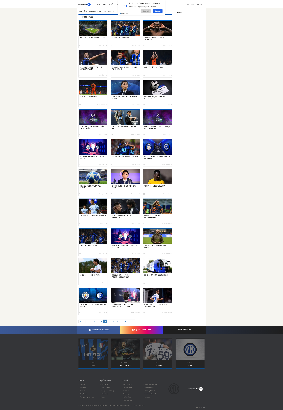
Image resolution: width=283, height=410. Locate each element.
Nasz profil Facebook (100, 330)
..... (87, 321)
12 (117, 321)
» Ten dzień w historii (150, 384)
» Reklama (82, 391)
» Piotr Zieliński (127, 400)
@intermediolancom (143, 330)
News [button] (98, 4)
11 (113, 321)
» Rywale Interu (127, 387)
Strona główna (82, 11)
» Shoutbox (104, 394)
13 (125, 321)
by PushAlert (124, 13)
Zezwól (158, 11)
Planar (203, 408)
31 (129, 321)
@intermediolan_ (185, 329)
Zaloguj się (201, 4)
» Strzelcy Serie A (149, 391)
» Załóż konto (105, 387)
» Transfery (125, 394)
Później (146, 11)
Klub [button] (104, 4)
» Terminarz (125, 391)
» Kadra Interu (126, 397)
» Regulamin (82, 394)
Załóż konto (190, 4)
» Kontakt (81, 384)
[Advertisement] (190, 49)
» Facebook (104, 397)
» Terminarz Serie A (149, 394)
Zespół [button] (111, 4)
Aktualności (93, 11)
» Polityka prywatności (86, 397)
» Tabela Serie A (148, 387)
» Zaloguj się (104, 384)
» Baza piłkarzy (127, 384)
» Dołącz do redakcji (107, 391)
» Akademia (147, 397)
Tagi (100, 11)
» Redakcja (82, 387)
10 (109, 321)
